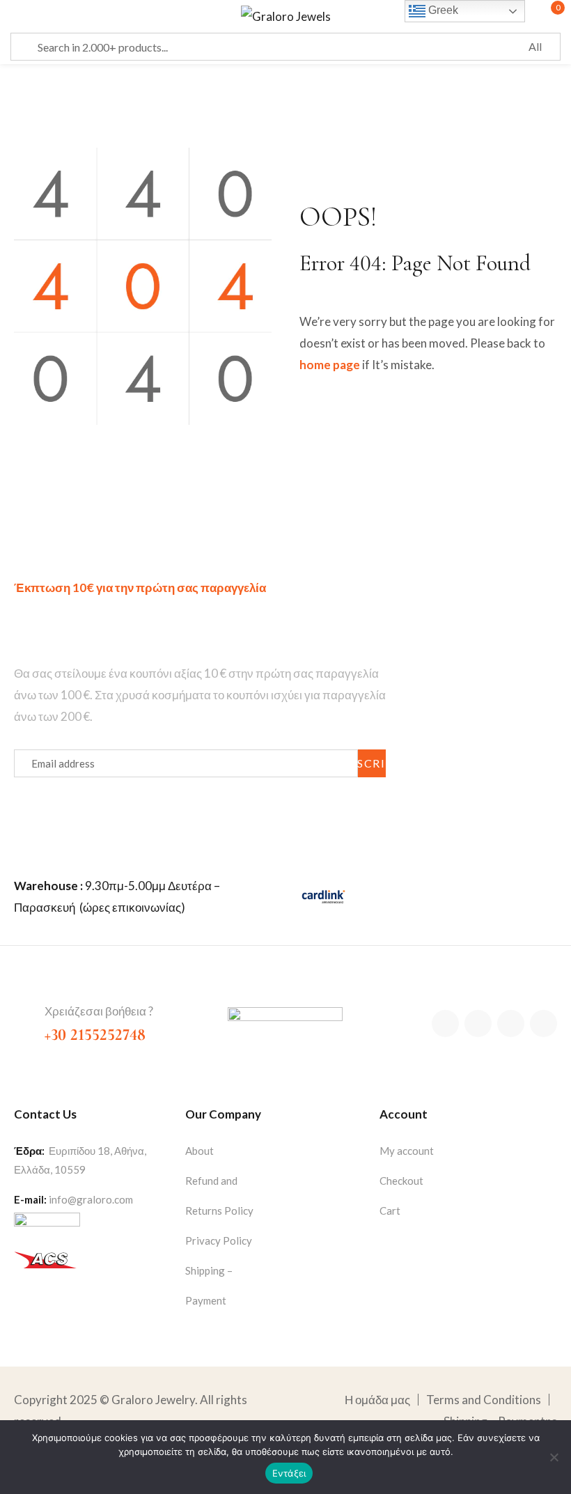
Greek (441, 10)
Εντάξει (289, 1473)
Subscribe (372, 763)
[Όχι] (554, 1457)
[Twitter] (478, 1023)
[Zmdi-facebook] (445, 1023)
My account (407, 1150)
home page (329, 364)
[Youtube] (543, 1023)
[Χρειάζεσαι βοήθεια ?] (23, 1012)
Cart (390, 1210)
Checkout (401, 1180)
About (199, 1150)
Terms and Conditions (483, 1399)
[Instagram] (510, 1023)
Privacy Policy (218, 1240)
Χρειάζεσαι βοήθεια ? (99, 1011)
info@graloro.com (91, 1199)
